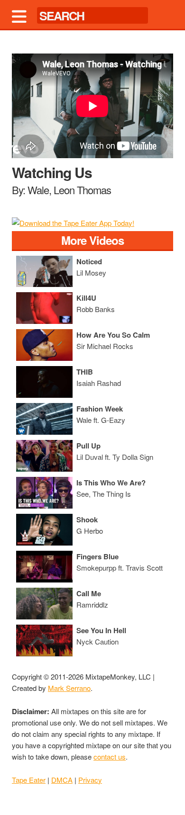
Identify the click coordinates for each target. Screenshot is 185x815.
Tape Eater (29, 780)
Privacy (90, 780)
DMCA (62, 780)
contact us (109, 756)
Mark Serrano (69, 688)
